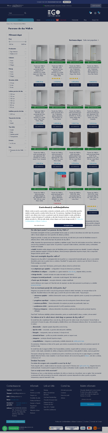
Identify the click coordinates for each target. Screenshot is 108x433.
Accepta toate (68, 225)
